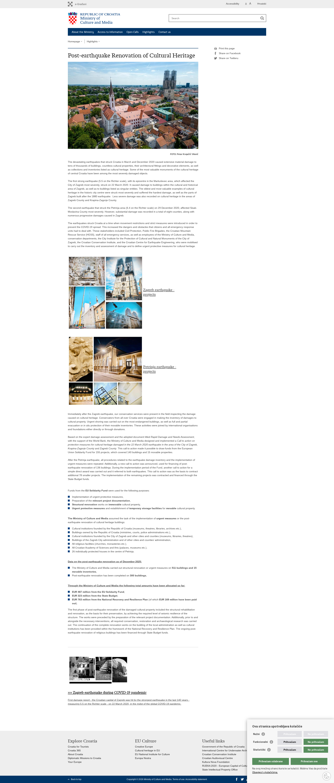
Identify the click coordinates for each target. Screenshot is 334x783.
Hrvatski (261, 3)
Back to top (76, 779)
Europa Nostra (143, 758)
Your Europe (75, 762)
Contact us (164, 32)
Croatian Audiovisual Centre (217, 758)
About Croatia (75, 754)
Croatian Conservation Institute (219, 754)
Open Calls (132, 32)
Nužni (256, 734)
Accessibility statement (196, 779)
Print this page (227, 48)
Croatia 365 (74, 750)
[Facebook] (236, 779)
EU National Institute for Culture (152, 754)
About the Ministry (83, 32)
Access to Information (110, 32)
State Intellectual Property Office (220, 769)
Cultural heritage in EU (147, 750)
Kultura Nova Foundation (216, 762)
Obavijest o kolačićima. (265, 772)
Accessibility (232, 3)
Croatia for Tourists (78, 746)
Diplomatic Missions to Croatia (84, 758)
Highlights (148, 32)
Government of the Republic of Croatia (223, 746)
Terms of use (179, 779)
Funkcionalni (260, 742)
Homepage (74, 41)
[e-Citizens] (83, 4)
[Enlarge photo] (133, 105)
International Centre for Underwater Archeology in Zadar (233, 750)
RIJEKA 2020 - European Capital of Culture (225, 765)
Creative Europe (144, 746)
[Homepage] (117, 18)
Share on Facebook (230, 53)
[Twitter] (242, 779)
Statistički (259, 749)
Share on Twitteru (228, 58)
